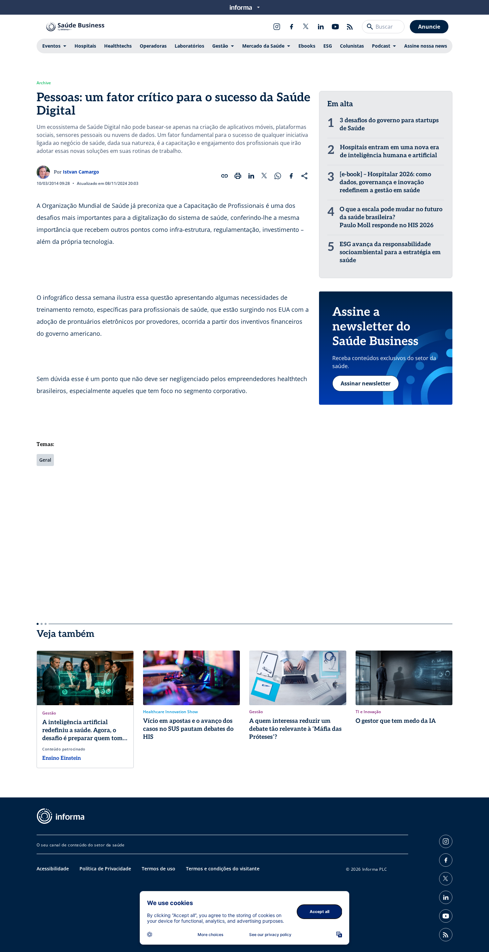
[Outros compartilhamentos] (304, 176)
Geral (45, 460)
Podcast (381, 46)
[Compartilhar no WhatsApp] (277, 176)
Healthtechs (118, 46)
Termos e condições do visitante (222, 868)
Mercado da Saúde (263, 46)
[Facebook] (291, 26)
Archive (44, 83)
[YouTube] (335, 26)
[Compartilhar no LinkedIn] (251, 176)
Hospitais (85, 46)
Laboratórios (189, 46)
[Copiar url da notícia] (224, 176)
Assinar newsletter (366, 383)
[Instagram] (276, 26)
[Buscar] (370, 27)
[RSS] (350, 26)
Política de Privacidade (105, 868)
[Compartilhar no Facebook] (291, 176)
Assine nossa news (425, 46)
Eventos (51, 46)
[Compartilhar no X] (264, 176)
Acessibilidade (53, 868)
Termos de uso (158, 868)
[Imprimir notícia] (237, 176)
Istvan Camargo (81, 172)
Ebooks (306, 46)
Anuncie (429, 26)
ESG (327, 46)
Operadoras (153, 46)
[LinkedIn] (320, 26)
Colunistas (352, 46)
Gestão (220, 46)
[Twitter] (306, 26)
